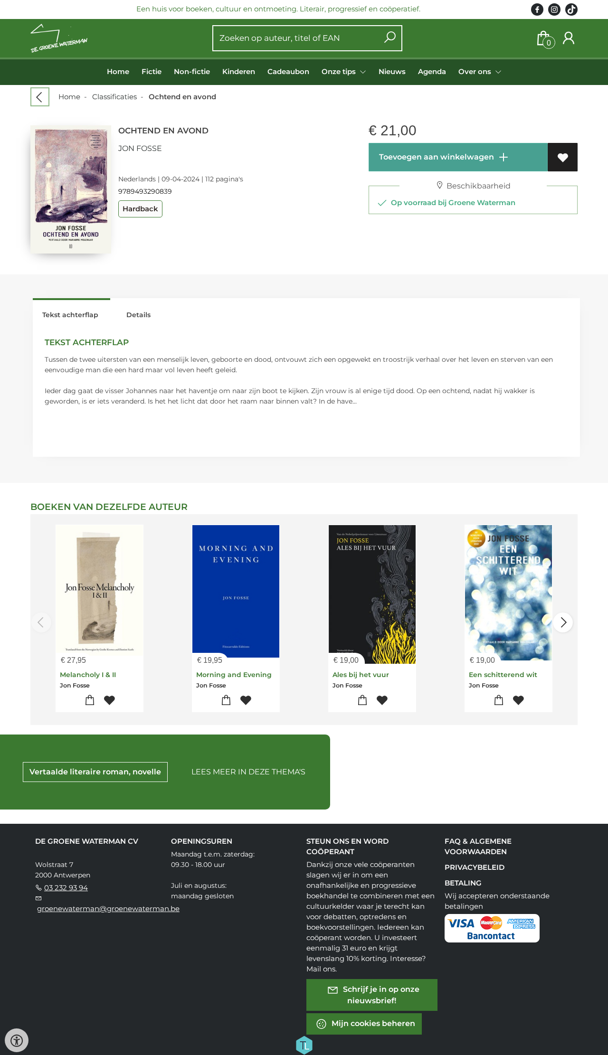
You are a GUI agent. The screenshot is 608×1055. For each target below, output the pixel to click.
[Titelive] (304, 1044)
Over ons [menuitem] (475, 71)
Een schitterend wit (503, 674)
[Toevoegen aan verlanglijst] (563, 157)
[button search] (390, 38)
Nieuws (392, 71)
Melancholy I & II (88, 674)
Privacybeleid (474, 867)
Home (118, 71)
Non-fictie (192, 71)
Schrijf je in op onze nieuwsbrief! (380, 995)
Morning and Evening (234, 674)
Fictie (152, 71)
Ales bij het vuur (360, 674)
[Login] (569, 38)
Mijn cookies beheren (372, 1023)
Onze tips (340, 71)
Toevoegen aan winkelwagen (435, 156)
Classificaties (114, 96)
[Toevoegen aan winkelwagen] (90, 700)
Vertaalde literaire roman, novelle (95, 771)
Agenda (432, 71)
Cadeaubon (288, 71)
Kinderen (238, 71)
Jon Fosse (140, 148)
